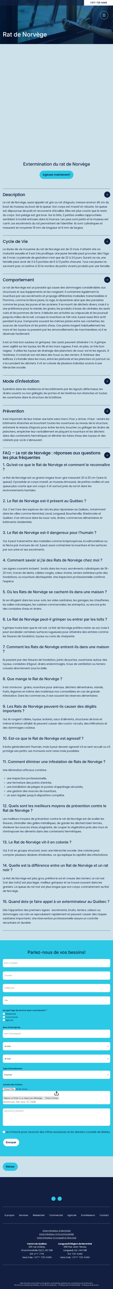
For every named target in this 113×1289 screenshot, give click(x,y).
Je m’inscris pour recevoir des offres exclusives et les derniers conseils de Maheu (57, 1132)
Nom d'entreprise (11, 1027)
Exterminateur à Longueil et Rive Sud (56, 1237)
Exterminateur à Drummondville (56, 1234)
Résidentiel (10, 1014)
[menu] (104, 15)
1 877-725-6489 (98, 2)
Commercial (11, 1017)
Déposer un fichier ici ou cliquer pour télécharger (23, 1098)
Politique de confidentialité (69, 1285)
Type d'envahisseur (12, 1068)
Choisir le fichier (51, 1098)
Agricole (9, 1020)
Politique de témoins (90, 1285)
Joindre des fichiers (13, 1084)
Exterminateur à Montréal (57, 1230)
